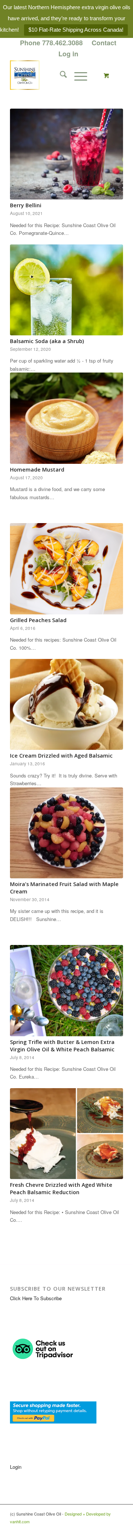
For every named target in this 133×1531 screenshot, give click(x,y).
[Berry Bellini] (66, 154)
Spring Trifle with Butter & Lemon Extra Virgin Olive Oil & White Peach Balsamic (62, 1045)
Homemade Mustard (37, 469)
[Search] (59, 75)
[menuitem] (51, 43)
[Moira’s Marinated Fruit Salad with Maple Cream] (66, 832)
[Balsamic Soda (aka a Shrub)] (66, 289)
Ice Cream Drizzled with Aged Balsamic (61, 755)
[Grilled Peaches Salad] (66, 568)
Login (15, 1466)
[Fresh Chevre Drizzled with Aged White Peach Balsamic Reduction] (66, 1133)
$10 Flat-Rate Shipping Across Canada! (75, 30)
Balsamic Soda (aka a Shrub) (47, 341)
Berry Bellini (25, 205)
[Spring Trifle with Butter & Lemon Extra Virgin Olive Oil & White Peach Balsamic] (66, 990)
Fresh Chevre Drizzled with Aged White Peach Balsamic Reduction (61, 1188)
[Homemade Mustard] (66, 418)
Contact (104, 42)
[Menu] (77, 75)
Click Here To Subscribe (36, 1298)
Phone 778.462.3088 (51, 42)
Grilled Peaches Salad (38, 620)
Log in (68, 54)
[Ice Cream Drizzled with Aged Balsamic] (66, 704)
